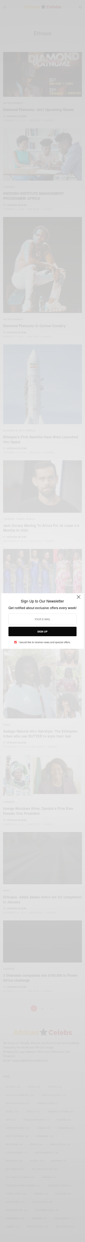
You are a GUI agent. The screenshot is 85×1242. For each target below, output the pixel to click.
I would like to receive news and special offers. (45, 642)
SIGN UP (42, 631)
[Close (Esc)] (78, 598)
